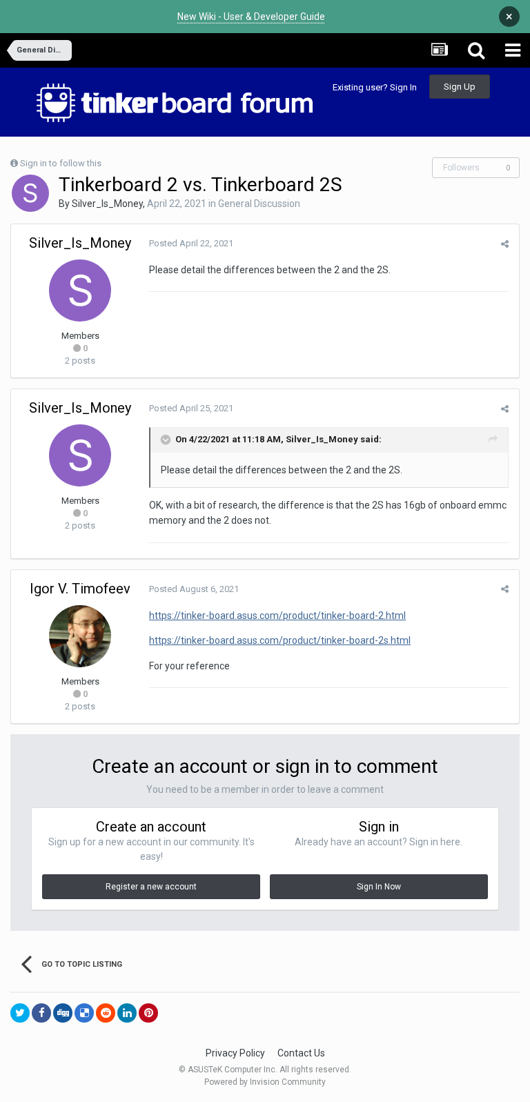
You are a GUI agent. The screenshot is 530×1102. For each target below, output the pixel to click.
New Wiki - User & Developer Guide (251, 16)
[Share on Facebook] (41, 1013)
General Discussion (259, 203)
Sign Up (459, 86)
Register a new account (151, 887)
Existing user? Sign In (375, 87)
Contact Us (301, 1053)
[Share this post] (505, 244)
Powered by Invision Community (265, 1082)
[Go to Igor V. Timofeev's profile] (80, 636)
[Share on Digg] (62, 1013)
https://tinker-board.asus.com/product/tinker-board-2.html (277, 615)
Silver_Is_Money (107, 203)
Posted (191, 243)
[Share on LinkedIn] (127, 1013)
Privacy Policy (235, 1053)
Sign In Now (379, 887)
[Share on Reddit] (105, 1013)
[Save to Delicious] (84, 1013)
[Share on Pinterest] (148, 1013)
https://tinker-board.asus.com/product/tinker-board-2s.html (280, 640)
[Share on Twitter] (20, 1013)
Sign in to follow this (60, 163)
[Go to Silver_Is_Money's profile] (30, 193)
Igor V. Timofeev (80, 588)
